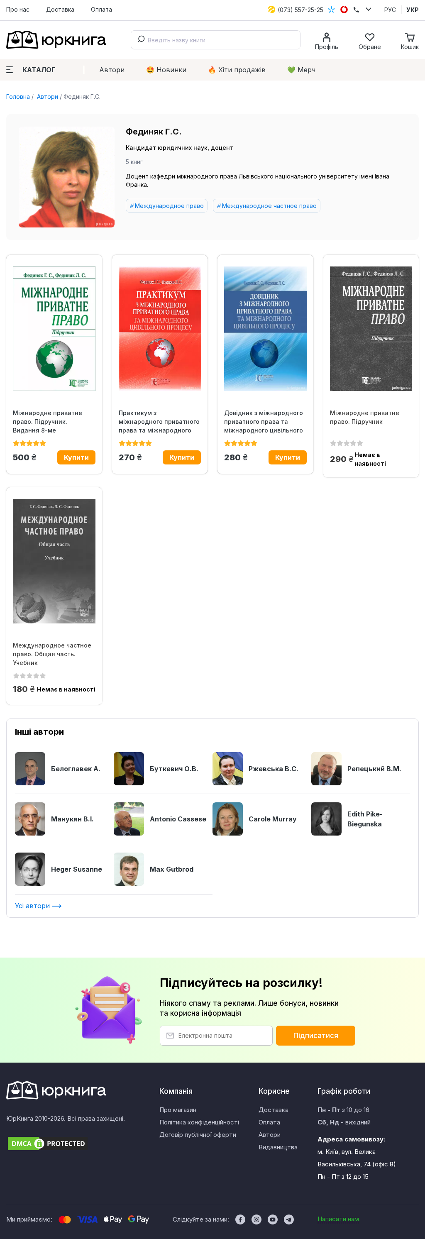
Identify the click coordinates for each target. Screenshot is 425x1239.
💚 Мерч (301, 70)
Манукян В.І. (72, 819)
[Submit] (139, 40)
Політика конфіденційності (199, 1122)
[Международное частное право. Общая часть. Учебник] (54, 561)
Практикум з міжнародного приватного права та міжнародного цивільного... (159, 421)
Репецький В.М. (374, 769)
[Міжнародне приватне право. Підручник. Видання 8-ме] (54, 328)
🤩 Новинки (166, 70)
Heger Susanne (76, 869)
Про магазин (177, 1110)
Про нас (17, 9)
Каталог (38, 70)
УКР (412, 9)
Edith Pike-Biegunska (365, 819)
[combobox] (215, 39)
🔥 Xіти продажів (237, 70)
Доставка (60, 9)
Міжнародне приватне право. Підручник (364, 417)
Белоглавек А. (75, 769)
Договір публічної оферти (197, 1135)
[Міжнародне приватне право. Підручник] (371, 328)
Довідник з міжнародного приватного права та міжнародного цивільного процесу (263, 421)
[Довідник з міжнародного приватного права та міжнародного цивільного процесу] (265, 328)
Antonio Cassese (178, 819)
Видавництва (278, 1147)
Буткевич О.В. (174, 769)
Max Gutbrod (171, 869)
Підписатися (315, 1035)
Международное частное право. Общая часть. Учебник (52, 654)
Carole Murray (273, 819)
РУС (390, 9)
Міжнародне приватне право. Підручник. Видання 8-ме (47, 421)
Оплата (101, 9)
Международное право (169, 205)
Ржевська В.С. (273, 769)
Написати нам (338, 1219)
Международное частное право (269, 205)
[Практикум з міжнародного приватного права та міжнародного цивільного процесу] (160, 328)
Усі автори (33, 906)
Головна (18, 96)
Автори (112, 70)
